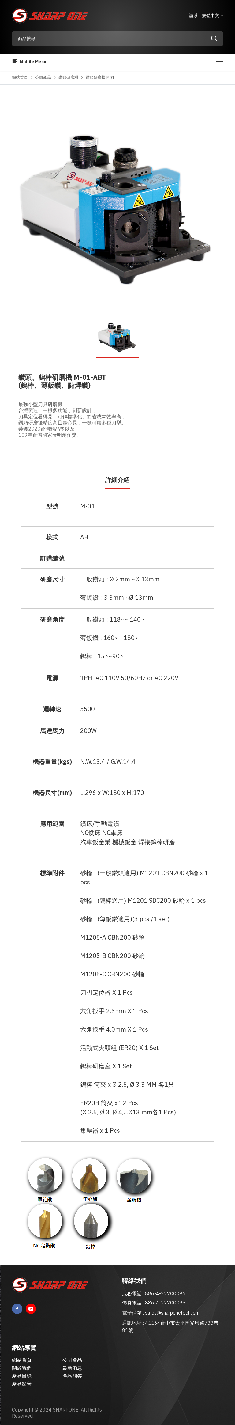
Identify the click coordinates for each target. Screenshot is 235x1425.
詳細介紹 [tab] (117, 480)
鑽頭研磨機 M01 (100, 77)
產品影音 (22, 1384)
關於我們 (22, 1368)
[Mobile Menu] (219, 61)
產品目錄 (22, 1376)
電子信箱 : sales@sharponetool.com (161, 1313)
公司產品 (43, 77)
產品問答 (72, 1376)
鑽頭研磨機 (68, 77)
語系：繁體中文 (204, 15)
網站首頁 (20, 77)
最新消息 (72, 1368)
